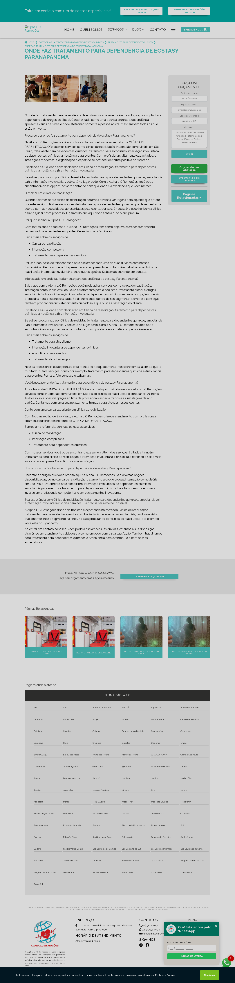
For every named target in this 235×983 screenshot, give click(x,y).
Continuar (209, 975)
